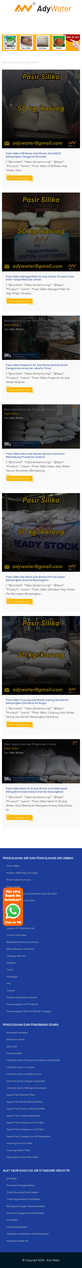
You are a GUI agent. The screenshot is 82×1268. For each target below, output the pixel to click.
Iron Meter (12, 1219)
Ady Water (53, 1260)
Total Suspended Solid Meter (23, 1199)
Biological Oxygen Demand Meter (26, 1206)
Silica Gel (12, 1046)
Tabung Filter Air (16, 955)
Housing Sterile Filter (18, 1150)
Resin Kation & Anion (19, 879)
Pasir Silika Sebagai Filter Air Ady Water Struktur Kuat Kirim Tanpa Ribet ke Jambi (40, 278)
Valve (10, 969)
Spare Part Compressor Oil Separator (28, 1136)
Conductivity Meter (17, 1226)
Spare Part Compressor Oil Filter (25, 1129)
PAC (9, 983)
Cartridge (12, 976)
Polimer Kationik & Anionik (22, 997)
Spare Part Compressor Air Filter (25, 1122)
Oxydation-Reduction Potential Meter (28, 1233)
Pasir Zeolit (13, 886)
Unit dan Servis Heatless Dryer (24, 1073)
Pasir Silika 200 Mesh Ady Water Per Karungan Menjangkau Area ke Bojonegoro (35, 578)
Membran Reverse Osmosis (22, 942)
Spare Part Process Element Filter (26, 1108)
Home (5, 62)
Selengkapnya (19, 177)
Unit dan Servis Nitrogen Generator (27, 1087)
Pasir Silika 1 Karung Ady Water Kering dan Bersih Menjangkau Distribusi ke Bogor (37, 701)
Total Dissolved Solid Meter (22, 1192)
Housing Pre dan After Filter (22, 1157)
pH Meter (12, 1178)
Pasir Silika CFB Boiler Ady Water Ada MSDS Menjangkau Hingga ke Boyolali (33, 155)
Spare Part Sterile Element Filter (25, 1101)
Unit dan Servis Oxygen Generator (26, 1081)
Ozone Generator (16, 934)
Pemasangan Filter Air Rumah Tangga (29, 1011)
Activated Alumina (17, 1032)
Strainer (11, 962)
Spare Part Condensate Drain (24, 1115)
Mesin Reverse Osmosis (20, 948)
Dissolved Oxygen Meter (20, 1185)
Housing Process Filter (19, 1143)
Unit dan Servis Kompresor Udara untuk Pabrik (33, 1060)
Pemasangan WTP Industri (22, 1004)
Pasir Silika (13, 865)
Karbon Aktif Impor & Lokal (22, 872)
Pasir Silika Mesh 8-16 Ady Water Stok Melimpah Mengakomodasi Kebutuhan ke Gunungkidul (36, 790)
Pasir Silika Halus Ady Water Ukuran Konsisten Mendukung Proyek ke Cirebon (35, 455)
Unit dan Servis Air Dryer (20, 1067)
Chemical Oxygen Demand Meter (25, 1212)
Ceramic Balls (14, 1053)
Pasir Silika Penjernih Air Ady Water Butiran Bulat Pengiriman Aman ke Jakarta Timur (37, 367)
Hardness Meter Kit (17, 1240)
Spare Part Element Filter (21, 1094)
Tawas (11, 990)
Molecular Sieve (15, 1039)
